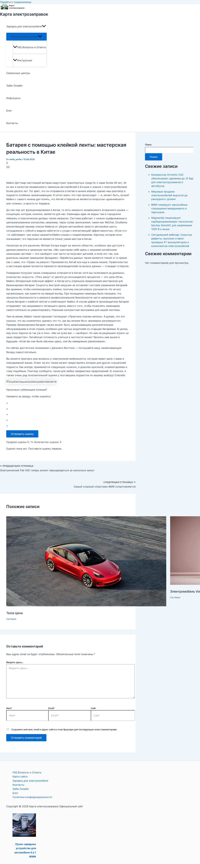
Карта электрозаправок (24, 14)
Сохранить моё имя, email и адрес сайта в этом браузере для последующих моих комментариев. (64, 729)
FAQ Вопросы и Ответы (31, 47)
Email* (51, 708)
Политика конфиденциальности (32, 797)
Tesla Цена (14, 613)
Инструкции (24, 60)
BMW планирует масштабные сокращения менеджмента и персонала (169, 208)
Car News (11, 619)
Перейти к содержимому (15, 2)
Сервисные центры (18, 73)
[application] (44, 26)
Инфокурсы (13, 98)
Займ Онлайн (14, 85)
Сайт (93, 708)
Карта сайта (20, 776)
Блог (9, 110)
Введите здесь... (15, 662)
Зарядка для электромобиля (24, 26)
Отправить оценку (22, 433)
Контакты (12, 123)
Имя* (9, 708)
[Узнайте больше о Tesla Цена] (86, 605)
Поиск (148, 144)
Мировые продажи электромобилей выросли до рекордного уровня (169, 195)
